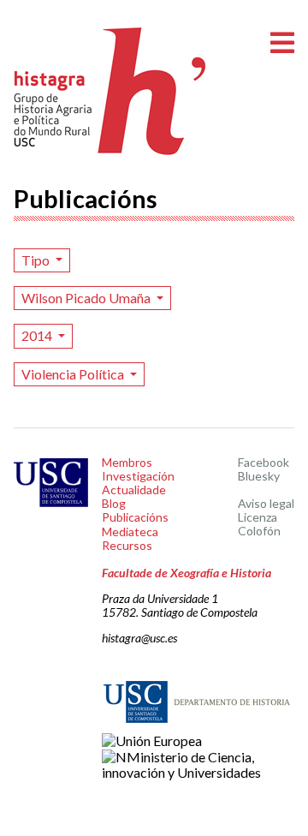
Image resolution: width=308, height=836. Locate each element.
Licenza (257, 517)
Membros (127, 462)
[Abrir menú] (282, 43)
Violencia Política (74, 374)
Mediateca (130, 531)
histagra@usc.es (139, 637)
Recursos (127, 545)
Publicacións (135, 517)
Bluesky (259, 476)
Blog (114, 503)
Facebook (263, 462)
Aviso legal (266, 503)
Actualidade (134, 489)
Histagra (110, 91)
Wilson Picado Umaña (87, 298)
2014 (38, 335)
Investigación (138, 476)
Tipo (36, 260)
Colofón (259, 530)
